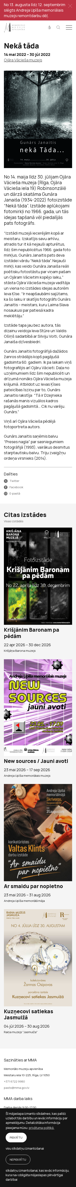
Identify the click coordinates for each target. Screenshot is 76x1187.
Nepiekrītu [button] (18, 1159)
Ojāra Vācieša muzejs (23, 60)
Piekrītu (16, 1137)
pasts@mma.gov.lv (16, 1088)
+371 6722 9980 (14, 1081)
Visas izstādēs (13, 521)
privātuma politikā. (41, 1128)
